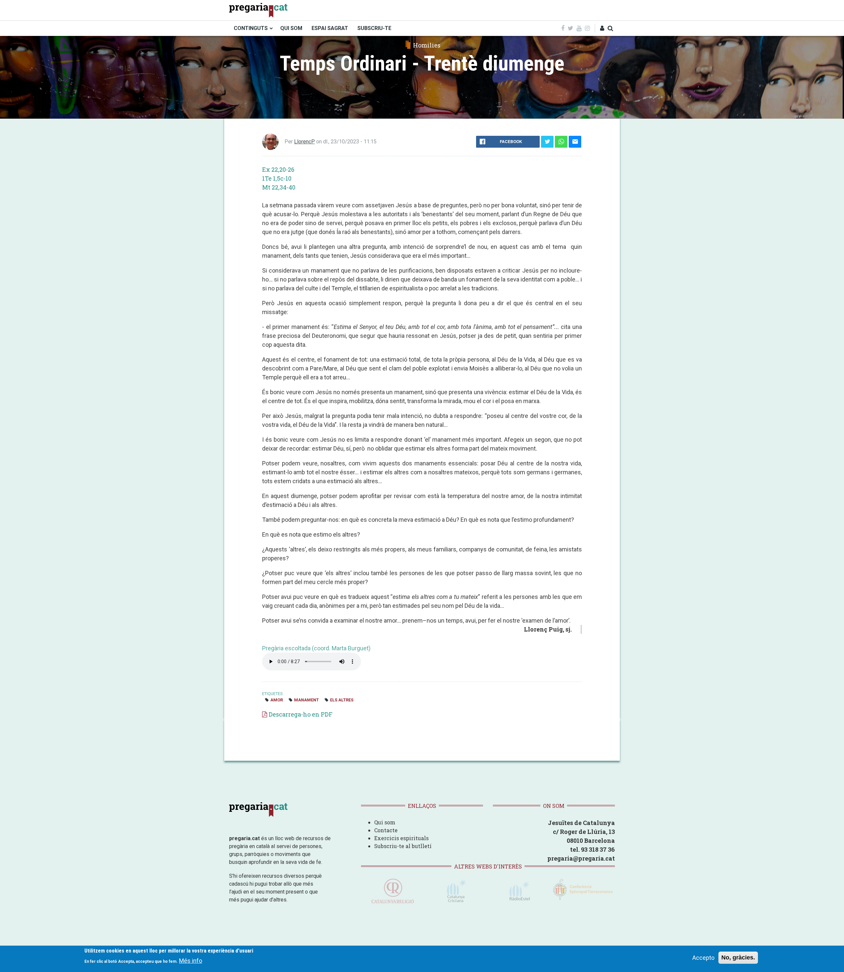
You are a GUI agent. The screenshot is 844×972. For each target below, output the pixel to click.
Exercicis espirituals (401, 838)
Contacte (386, 830)
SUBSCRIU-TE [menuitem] (374, 28)
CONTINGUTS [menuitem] (251, 28)
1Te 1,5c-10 (276, 178)
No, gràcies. (738, 957)
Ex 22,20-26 (278, 169)
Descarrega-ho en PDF (300, 714)
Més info (190, 960)
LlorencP (304, 141)
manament (306, 699)
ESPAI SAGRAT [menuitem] (330, 28)
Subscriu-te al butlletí (403, 845)
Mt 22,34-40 (278, 187)
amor (276, 699)
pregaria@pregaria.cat (581, 858)
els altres (341, 699)
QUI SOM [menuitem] (291, 28)
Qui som (384, 822)
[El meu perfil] (602, 28)
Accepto (703, 957)
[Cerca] (610, 28)
